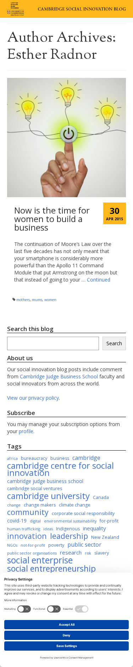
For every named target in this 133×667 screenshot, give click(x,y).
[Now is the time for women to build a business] (66, 136)
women (50, 299)
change (14, 505)
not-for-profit (33, 545)
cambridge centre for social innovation (60, 469)
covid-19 (17, 520)
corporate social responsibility (83, 513)
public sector (84, 544)
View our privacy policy (33, 397)
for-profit (109, 521)
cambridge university (48, 495)
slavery (101, 553)
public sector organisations (32, 553)
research (71, 552)
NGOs (12, 545)
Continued (98, 279)
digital (35, 521)
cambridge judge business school (45, 481)
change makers (40, 505)
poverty (56, 545)
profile (26, 431)
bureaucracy (34, 458)
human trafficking (23, 528)
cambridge (86, 457)
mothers (23, 299)
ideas (48, 528)
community (28, 512)
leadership (69, 536)
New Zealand (105, 537)
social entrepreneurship (51, 568)
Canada (101, 497)
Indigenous (68, 529)
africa (12, 458)
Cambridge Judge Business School (59, 376)
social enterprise (40, 560)
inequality (94, 528)
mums (37, 299)
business (59, 458)
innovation (27, 536)
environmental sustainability (70, 521)
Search (114, 343)
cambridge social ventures (34, 488)
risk (88, 553)
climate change (74, 505)
